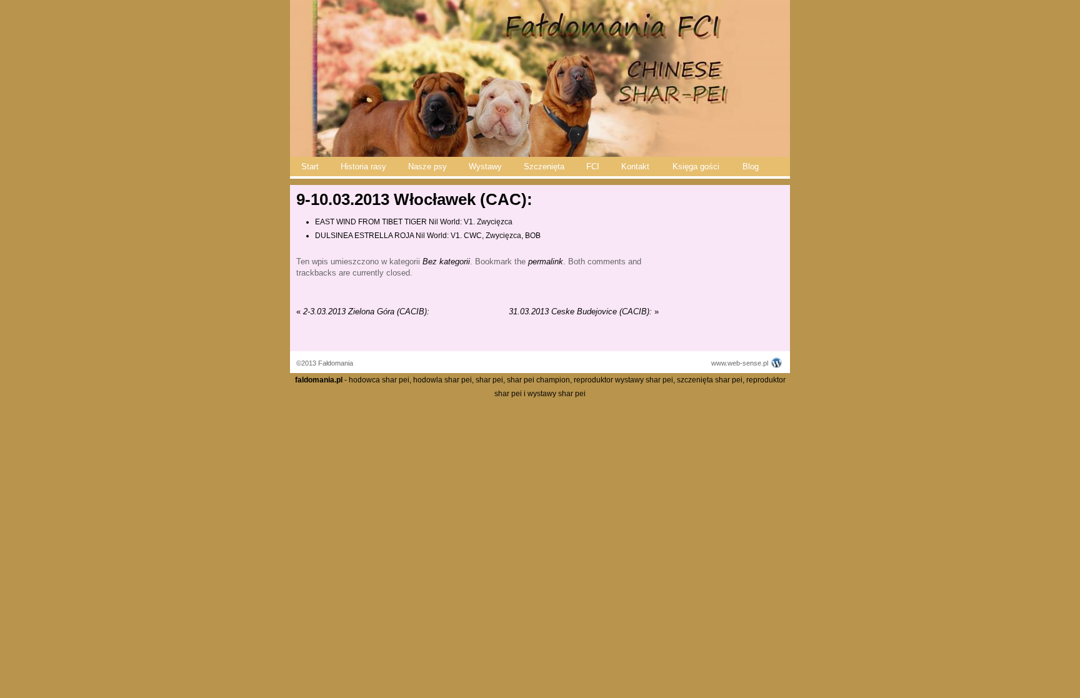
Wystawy (485, 166)
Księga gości (695, 166)
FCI (592, 166)
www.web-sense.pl (739, 363)
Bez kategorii (446, 261)
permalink (545, 261)
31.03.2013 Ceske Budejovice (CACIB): (584, 311)
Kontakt (635, 166)
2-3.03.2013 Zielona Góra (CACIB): (362, 311)
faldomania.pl (318, 380)
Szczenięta (544, 166)
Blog (750, 166)
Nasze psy (427, 166)
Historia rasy (363, 166)
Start (310, 166)
